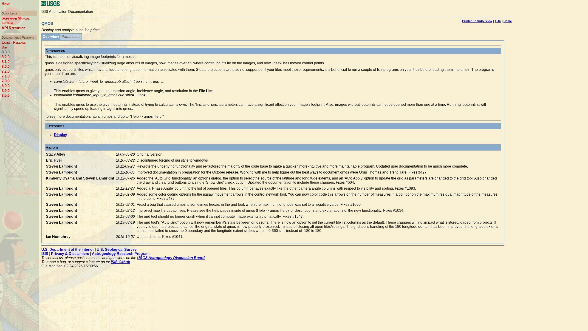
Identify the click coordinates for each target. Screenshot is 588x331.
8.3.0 (6, 52)
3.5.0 (6, 95)
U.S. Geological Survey (117, 249)
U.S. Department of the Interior (67, 249)
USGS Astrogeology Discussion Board (171, 258)
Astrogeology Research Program (121, 254)
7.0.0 (6, 81)
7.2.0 (6, 71)
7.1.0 (6, 76)
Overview (51, 37)
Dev (5, 47)
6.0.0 (6, 86)
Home (6, 4)
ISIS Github (120, 262)
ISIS (44, 254)
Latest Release (13, 42)
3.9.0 (6, 91)
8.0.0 (6, 66)
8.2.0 (6, 57)
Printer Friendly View (477, 21)
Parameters (71, 37)
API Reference (13, 28)
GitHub (7, 23)
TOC (498, 21)
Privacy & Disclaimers (70, 254)
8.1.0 (6, 62)
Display (60, 135)
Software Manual (16, 18)
